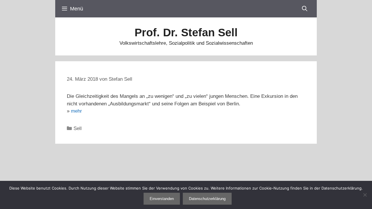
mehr (76, 111)
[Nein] (365, 195)
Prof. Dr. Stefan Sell (186, 32)
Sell (78, 128)
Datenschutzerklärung (207, 199)
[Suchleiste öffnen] (305, 8)
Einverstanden (162, 199)
